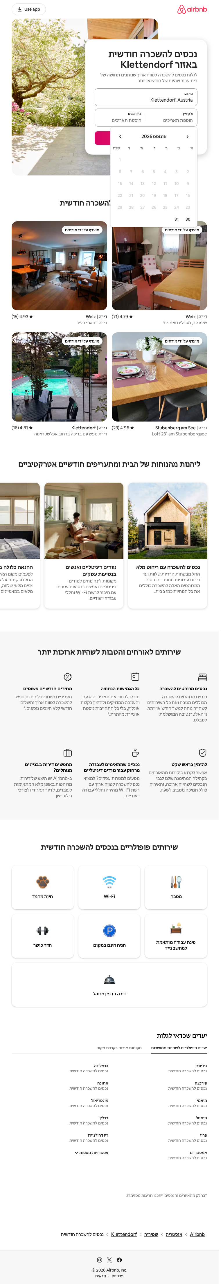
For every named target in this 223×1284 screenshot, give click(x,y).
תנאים (100, 1275)
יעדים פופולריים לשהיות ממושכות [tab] (179, 1047)
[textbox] (172, 120)
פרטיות (117, 1275)
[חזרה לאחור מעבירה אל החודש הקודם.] (187, 136)
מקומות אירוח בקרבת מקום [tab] (119, 1047)
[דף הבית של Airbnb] (192, 9)
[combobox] (146, 99)
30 (188, 219)
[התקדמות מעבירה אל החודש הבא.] (120, 136)
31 (177, 219)
